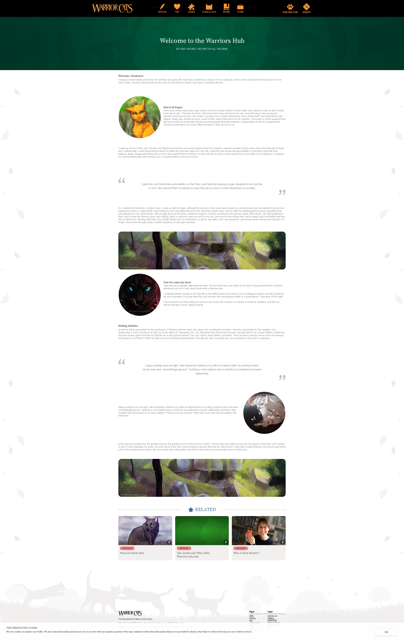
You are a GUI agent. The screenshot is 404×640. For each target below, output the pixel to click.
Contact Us (272, 616)
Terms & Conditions (272, 619)
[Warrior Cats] (130, 613)
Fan (250, 621)
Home (251, 616)
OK (386, 632)
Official (252, 618)
